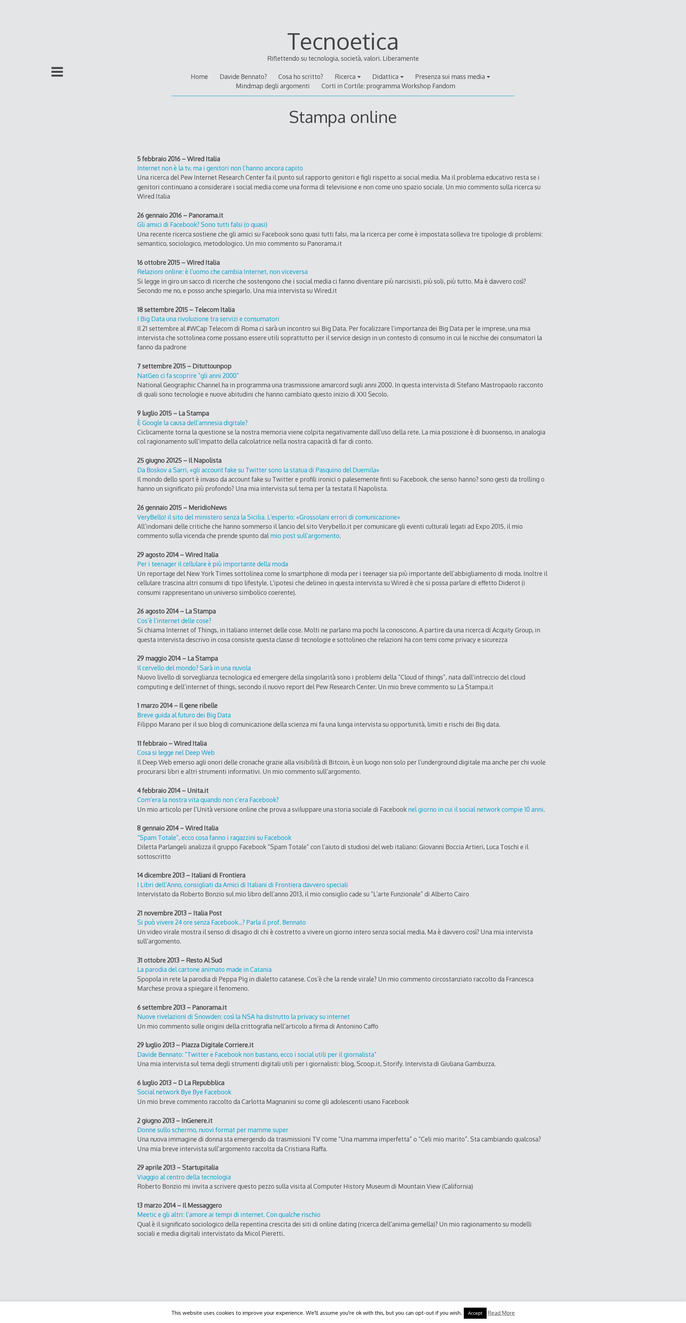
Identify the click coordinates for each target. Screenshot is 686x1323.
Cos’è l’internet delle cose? (174, 621)
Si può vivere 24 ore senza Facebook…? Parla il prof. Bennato (221, 922)
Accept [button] (475, 1313)
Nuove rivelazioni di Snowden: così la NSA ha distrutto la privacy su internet (243, 1016)
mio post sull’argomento (304, 535)
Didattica (385, 76)
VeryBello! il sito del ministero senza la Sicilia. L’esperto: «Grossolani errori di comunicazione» (268, 517)
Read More (501, 1312)
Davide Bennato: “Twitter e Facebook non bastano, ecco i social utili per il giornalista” (257, 1054)
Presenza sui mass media (450, 76)
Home (199, 76)
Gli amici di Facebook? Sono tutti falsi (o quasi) (202, 224)
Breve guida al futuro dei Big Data (184, 715)
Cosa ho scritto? (300, 76)
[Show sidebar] (57, 72)
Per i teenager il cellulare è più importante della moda (212, 564)
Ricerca (345, 76)
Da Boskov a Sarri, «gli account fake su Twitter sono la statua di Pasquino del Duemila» (258, 470)
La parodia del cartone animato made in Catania (204, 969)
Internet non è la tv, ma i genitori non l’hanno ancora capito (220, 168)
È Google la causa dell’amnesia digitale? (192, 423)
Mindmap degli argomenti (273, 86)
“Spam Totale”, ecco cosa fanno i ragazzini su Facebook (214, 837)
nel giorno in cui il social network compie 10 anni (475, 809)
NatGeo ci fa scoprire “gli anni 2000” (188, 375)
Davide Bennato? (243, 76)
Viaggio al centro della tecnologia (184, 1177)
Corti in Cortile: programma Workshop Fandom (388, 86)
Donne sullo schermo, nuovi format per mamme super (212, 1130)
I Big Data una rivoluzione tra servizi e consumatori (208, 319)
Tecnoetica (343, 40)
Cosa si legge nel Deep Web (176, 752)
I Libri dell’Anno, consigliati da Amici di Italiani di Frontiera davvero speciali (242, 885)
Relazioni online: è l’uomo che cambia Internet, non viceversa (222, 271)
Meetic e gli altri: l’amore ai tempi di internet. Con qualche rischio (228, 1214)
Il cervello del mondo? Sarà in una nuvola (194, 668)
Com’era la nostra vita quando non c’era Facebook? (208, 800)
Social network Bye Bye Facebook (184, 1092)
